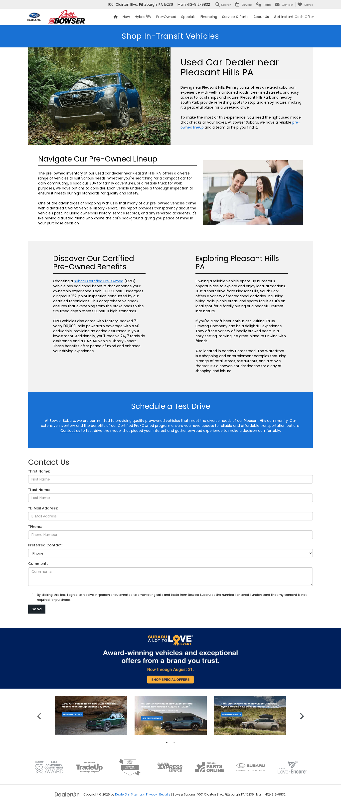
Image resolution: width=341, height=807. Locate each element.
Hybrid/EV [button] (143, 16)
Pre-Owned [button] (166, 16)
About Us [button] (261, 16)
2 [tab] (174, 742)
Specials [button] (188, 16)
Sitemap (137, 795)
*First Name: (39, 471)
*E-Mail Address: (43, 508)
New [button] (126, 16)
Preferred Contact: (45, 545)
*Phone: (35, 526)
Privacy (151, 795)
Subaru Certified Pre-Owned (98, 281)
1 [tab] (166, 742)
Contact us (70, 430)
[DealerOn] (67, 794)
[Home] (115, 17)
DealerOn (122, 795)
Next (301, 715)
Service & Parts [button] (235, 16)
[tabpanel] (91, 715)
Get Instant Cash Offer (294, 16)
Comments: (38, 563)
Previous (39, 715)
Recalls (164, 795)
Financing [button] (208, 16)
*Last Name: (39, 489)
